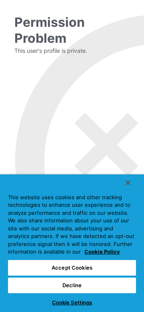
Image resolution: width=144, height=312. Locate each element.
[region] (72, 243)
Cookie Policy (102, 251)
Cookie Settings (72, 302)
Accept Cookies (72, 267)
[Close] (128, 182)
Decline (72, 285)
